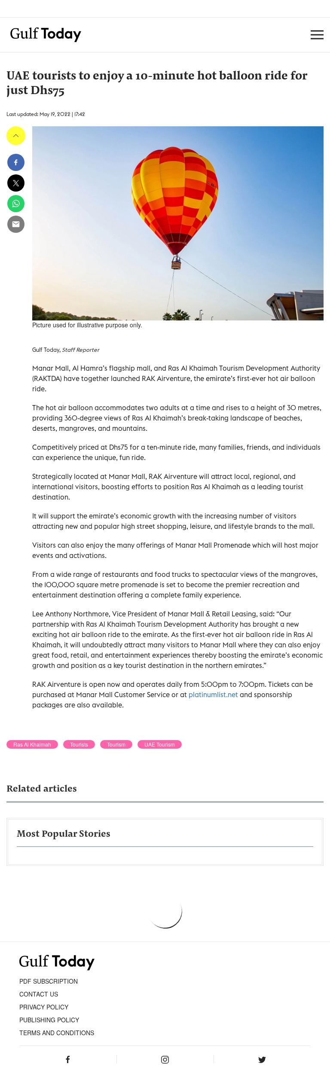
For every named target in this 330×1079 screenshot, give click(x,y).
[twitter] (15, 183)
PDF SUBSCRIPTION (48, 981)
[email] (15, 224)
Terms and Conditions (56, 1032)
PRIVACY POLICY (43, 1007)
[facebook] (15, 162)
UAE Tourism (159, 744)
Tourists (79, 744)
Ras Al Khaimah (32, 744)
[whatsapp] (15, 203)
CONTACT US (38, 994)
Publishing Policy (49, 1019)
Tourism (116, 744)
